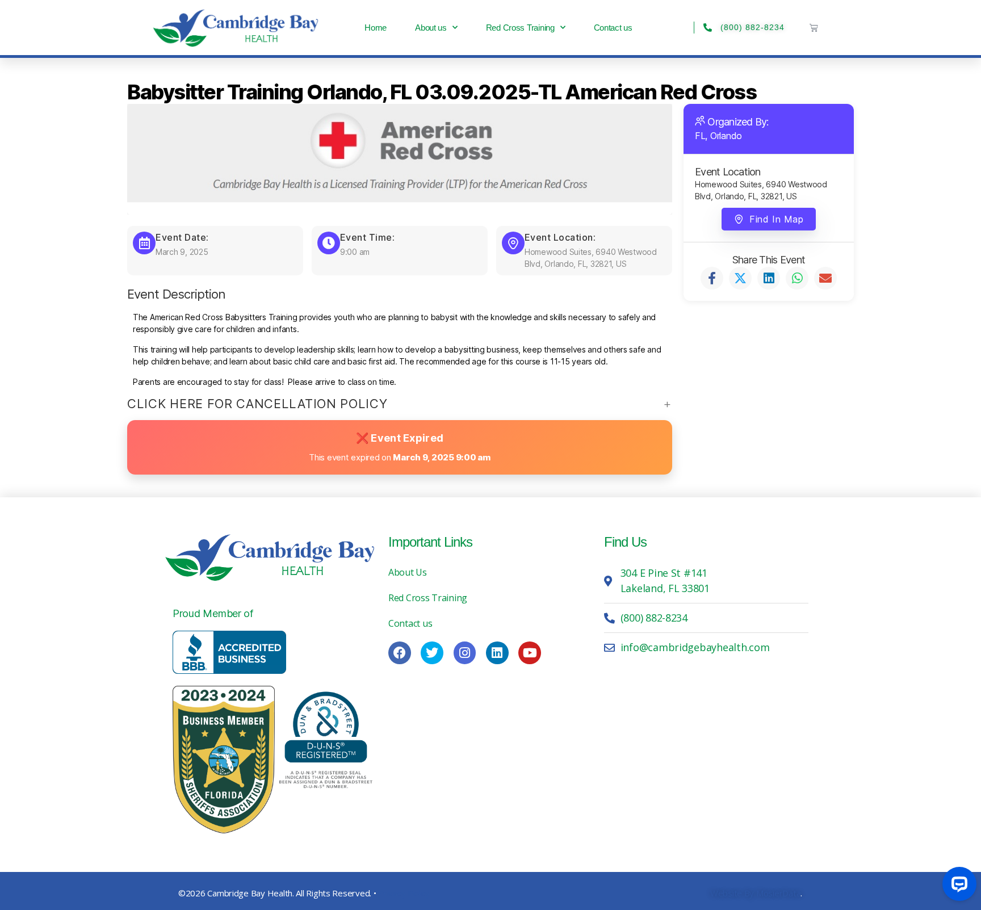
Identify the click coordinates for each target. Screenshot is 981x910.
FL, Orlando (718, 135)
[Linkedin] (497, 652)
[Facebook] (399, 652)
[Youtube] (529, 652)
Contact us (613, 27)
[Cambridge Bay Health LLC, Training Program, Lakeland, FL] (229, 652)
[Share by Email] (825, 278)
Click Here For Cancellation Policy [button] (257, 403)
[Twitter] (432, 652)
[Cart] (814, 27)
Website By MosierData (755, 893)
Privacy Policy (403, 893)
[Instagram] (465, 652)
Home (375, 27)
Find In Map (776, 219)
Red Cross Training (520, 27)
